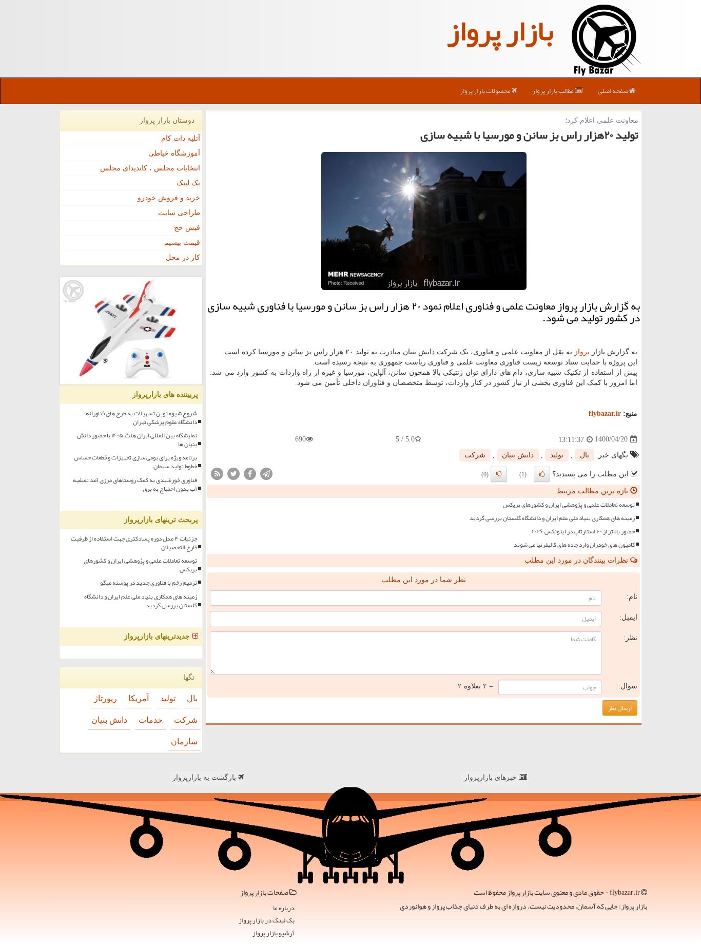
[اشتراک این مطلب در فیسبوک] (250, 473)
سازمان (184, 741)
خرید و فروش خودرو (169, 198)
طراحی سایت (179, 213)
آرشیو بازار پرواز (273, 933)
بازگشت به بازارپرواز (205, 777)
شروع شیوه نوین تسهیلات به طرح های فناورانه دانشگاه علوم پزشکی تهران (141, 418)
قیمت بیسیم (182, 242)
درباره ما (284, 908)
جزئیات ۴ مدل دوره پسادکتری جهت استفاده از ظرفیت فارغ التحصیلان (134, 543)
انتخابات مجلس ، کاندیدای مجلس (150, 168)
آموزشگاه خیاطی (174, 153)
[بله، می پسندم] (542, 474)
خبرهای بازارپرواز (491, 777)
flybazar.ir (605, 413)
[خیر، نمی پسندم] (499, 474)
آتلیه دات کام (180, 138)
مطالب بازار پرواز (553, 91)
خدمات (151, 720)
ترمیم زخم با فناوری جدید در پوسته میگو (148, 583)
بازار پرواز (500, 31)
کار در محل (183, 257)
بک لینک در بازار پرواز (267, 921)
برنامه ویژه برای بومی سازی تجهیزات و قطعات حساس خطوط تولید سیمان (135, 462)
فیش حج (187, 228)
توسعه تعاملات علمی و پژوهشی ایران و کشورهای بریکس (569, 505)
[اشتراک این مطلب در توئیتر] (233, 473)
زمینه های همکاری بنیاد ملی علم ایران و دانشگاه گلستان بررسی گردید (552, 518)
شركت (474, 455)
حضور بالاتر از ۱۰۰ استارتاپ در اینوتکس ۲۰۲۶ (583, 531)
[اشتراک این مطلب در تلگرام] (266, 473)
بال (584, 455)
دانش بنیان (518, 455)
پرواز (582, 352)
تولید (556, 455)
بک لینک (188, 183)
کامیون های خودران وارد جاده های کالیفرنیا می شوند (574, 545)
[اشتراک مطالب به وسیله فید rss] (217, 473)
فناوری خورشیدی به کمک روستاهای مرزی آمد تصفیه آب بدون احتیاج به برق (135, 484)
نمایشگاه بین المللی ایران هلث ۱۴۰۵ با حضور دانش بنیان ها (137, 440)
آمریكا (138, 698)
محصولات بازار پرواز (486, 91)
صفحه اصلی (613, 91)
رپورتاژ (105, 698)
